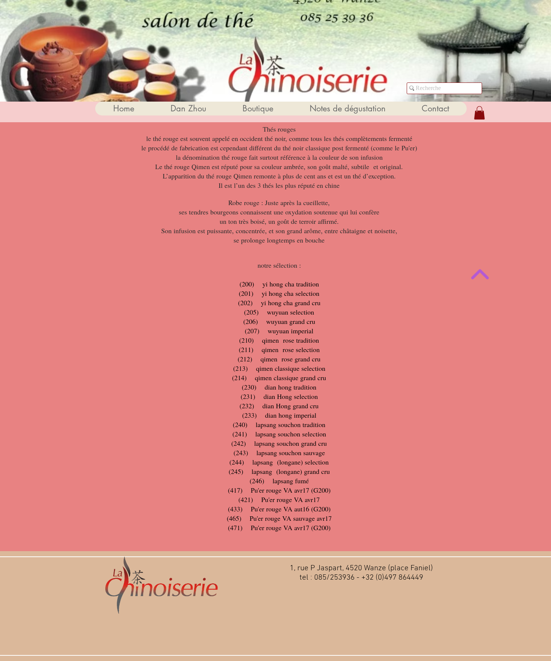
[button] (447, 55)
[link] (479, 113)
